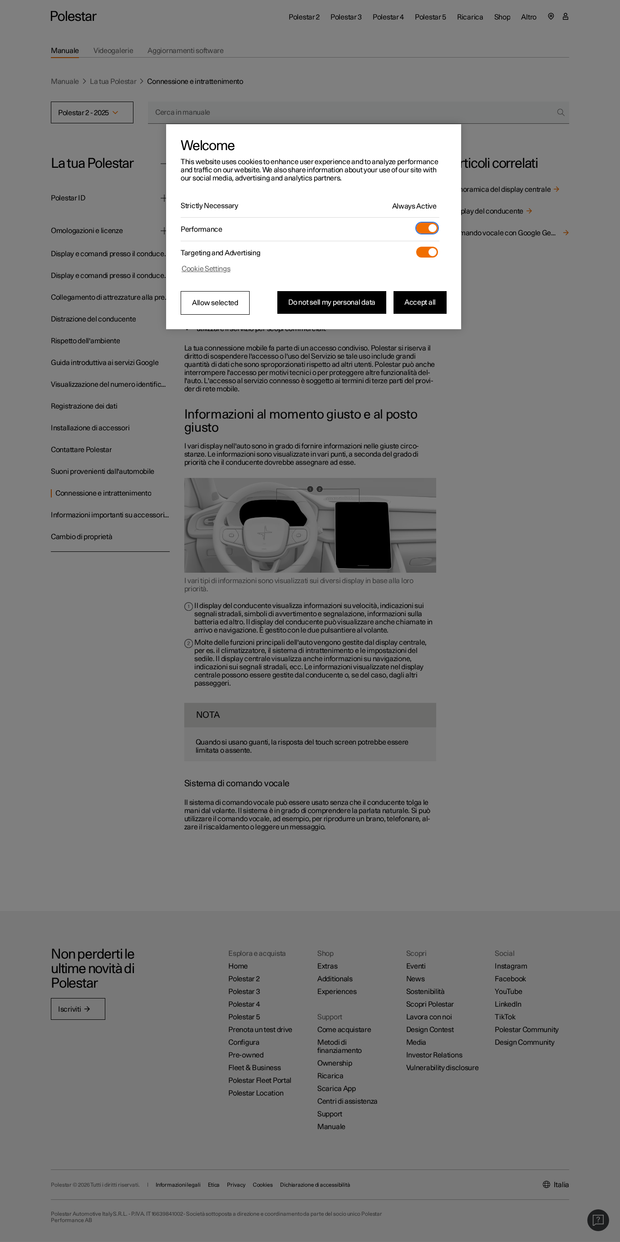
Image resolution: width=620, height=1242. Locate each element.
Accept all (420, 302)
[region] (313, 226)
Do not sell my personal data (331, 302)
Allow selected (215, 303)
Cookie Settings (206, 269)
